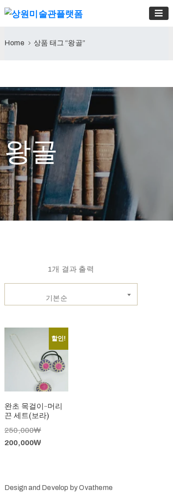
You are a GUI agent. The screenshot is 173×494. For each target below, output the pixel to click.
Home (14, 43)
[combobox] (71, 294)
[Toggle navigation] (159, 13)
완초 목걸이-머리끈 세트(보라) (33, 410)
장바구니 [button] (36, 380)
